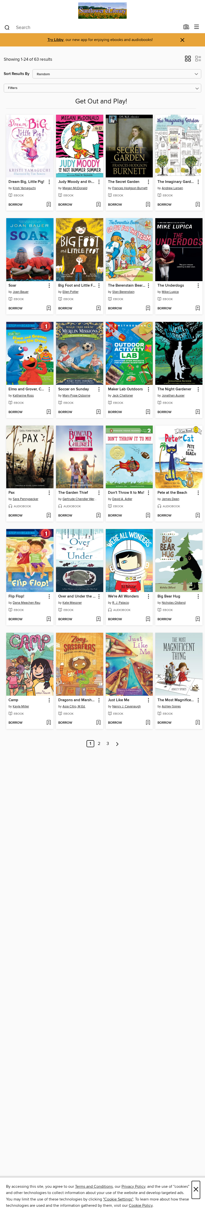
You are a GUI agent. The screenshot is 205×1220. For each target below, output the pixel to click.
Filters (13, 88)
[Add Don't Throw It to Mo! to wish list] (148, 516)
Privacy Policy (133, 1186)
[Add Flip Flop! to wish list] (49, 619)
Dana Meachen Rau (26, 603)
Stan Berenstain (123, 292)
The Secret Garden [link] (124, 182)
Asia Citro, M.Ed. (74, 706)
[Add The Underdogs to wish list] (197, 308)
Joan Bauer (20, 292)
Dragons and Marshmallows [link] (77, 700)
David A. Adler (122, 499)
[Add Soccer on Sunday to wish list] (98, 412)
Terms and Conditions (94, 1186)
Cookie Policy (140, 1205)
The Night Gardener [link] (174, 389)
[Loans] (186, 28)
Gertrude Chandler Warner (80, 499)
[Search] (7, 27)
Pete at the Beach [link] (172, 493)
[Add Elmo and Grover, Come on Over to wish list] (49, 412)
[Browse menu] (196, 27)
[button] (188, 60)
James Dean (170, 499)
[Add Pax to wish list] (49, 516)
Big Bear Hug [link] (169, 596)
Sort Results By (17, 73)
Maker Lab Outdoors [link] (125, 389)
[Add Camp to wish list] (49, 723)
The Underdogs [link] (171, 285)
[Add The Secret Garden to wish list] (148, 205)
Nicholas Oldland (174, 603)
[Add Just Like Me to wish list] (148, 723)
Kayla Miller (21, 706)
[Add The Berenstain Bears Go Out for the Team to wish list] (148, 308)
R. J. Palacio (120, 603)
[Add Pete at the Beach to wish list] (197, 516)
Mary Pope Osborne (76, 396)
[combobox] (92, 27)
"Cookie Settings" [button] (118, 1199)
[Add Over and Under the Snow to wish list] (98, 619)
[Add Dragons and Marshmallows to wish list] (98, 723)
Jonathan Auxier (173, 396)
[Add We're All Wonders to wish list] (148, 619)
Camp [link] (13, 700)
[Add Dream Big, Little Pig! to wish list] (49, 205)
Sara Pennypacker (25, 499)
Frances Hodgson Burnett (130, 188)
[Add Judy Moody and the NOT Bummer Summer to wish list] (98, 205)
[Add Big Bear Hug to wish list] (197, 619)
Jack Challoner (122, 396)
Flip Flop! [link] (16, 596)
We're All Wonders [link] (123, 596)
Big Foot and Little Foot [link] (77, 285)
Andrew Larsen (172, 188)
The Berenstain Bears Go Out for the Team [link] (127, 285)
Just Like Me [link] (118, 700)
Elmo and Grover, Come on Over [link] (27, 389)
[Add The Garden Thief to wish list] (98, 516)
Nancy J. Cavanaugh (126, 706)
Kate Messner (72, 603)
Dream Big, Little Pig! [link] (26, 182)
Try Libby (56, 39)
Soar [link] (12, 285)
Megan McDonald (74, 188)
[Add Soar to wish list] (49, 308)
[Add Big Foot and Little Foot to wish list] (98, 308)
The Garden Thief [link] (73, 493)
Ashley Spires (171, 706)
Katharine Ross (23, 396)
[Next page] (117, 744)
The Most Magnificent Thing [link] (177, 700)
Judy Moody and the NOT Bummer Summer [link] (77, 182)
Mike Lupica (170, 292)
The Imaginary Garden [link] (176, 182)
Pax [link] (11, 493)
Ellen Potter (70, 292)
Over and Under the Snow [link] (77, 596)
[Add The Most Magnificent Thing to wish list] (197, 723)
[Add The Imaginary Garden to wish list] (197, 205)
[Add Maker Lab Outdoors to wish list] (148, 412)
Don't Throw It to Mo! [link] (126, 493)
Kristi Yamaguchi (24, 188)
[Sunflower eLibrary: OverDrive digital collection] (102, 10)
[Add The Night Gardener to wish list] (197, 412)
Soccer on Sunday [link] (73, 389)
